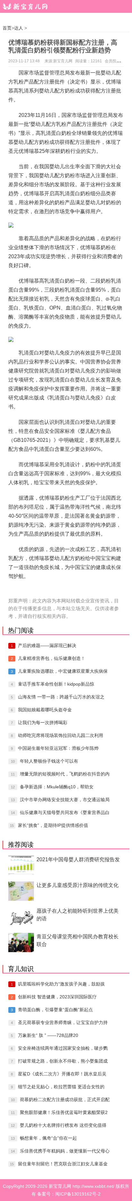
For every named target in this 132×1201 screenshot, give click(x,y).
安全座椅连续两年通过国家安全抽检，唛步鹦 (63, 1048)
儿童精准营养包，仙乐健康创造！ (51, 658)
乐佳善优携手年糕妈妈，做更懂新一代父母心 (65, 1150)
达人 (18, 28)
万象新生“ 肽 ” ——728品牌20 (48, 1035)
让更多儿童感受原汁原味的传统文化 (78, 885)
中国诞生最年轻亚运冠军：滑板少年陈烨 (58, 748)
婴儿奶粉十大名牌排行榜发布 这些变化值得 (63, 1125)
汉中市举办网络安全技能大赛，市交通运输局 (65, 799)
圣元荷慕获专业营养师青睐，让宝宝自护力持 (63, 1022)
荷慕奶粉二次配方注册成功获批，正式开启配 (65, 1099)
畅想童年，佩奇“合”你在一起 (48, 1138)
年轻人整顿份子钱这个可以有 (49, 761)
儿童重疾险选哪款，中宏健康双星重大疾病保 (63, 671)
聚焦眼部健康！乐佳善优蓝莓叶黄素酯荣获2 (64, 1112)
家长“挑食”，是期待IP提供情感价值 (53, 825)
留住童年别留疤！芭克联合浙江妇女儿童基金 (63, 1163)
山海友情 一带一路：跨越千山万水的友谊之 (61, 696)
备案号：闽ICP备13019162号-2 (69, 1194)
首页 (7, 28)
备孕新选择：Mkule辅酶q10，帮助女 (57, 786)
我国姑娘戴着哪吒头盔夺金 (45, 709)
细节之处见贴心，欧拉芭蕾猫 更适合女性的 (61, 1086)
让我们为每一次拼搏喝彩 (42, 722)
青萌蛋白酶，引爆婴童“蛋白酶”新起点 (55, 1009)
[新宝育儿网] (24, 6)
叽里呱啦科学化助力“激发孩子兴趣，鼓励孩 (61, 983)
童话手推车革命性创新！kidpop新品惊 (56, 684)
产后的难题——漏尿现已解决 (47, 645)
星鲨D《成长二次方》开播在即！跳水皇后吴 (62, 1073)
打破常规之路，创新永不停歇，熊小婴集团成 (63, 1061)
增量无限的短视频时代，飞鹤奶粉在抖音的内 (65, 773)
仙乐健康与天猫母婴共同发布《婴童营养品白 (65, 812)
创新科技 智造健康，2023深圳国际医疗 (57, 996)
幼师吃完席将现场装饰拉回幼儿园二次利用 (60, 735)
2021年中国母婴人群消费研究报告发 (78, 859)
